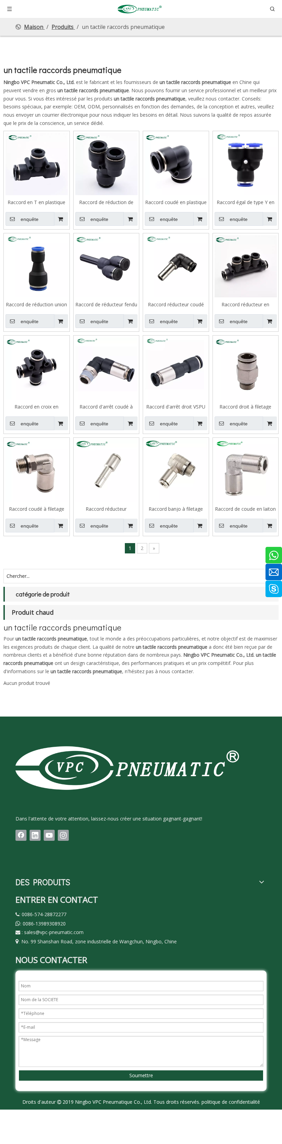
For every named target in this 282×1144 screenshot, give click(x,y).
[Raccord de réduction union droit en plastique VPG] (37, 265)
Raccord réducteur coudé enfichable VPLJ (176, 304)
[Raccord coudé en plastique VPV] (176, 163)
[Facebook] (20, 835)
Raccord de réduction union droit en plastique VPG (36, 304)
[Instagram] (63, 835)
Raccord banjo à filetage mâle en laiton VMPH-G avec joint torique (176, 509)
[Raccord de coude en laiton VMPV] (246, 470)
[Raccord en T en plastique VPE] (37, 163)
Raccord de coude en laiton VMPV (245, 509)
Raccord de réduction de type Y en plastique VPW (106, 202)
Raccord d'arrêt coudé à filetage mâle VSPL (106, 406)
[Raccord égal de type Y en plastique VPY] (246, 163)
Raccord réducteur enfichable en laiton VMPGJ (106, 509)
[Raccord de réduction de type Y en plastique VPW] (106, 163)
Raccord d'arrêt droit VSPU (175, 406)
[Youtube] (49, 835)
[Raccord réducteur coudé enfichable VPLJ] (176, 265)
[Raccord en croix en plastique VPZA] (37, 367)
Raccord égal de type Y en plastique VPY (245, 202)
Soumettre (141, 1075)
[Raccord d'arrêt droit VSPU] (176, 367)
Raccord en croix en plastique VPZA (36, 406)
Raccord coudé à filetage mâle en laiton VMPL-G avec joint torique (36, 509)
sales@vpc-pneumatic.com (54, 932)
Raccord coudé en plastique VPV (176, 202)
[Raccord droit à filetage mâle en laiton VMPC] (246, 367)
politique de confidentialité (231, 1102)
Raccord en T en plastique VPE (36, 202)
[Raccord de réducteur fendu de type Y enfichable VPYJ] (106, 265)
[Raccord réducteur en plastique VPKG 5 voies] (246, 265)
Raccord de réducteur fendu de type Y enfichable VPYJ (106, 304)
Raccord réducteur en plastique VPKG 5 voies (245, 304)
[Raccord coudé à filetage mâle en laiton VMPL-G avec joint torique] (37, 470)
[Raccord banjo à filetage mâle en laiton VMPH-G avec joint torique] (176, 470)
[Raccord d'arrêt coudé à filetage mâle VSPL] (106, 367)
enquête (30, 219)
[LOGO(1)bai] (127, 768)
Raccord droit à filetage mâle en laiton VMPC (245, 406)
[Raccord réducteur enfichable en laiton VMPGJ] (106, 470)
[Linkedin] (35, 835)
